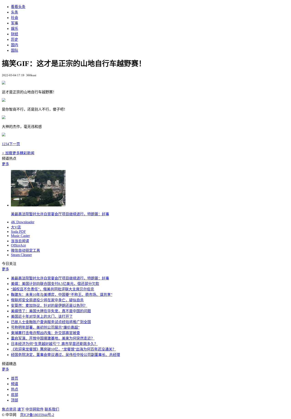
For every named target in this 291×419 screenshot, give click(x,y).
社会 (14, 18)
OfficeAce (18, 245)
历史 (14, 39)
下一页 (14, 144)
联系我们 (52, 409)
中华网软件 (34, 409)
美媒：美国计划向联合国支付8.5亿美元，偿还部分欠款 (55, 284)
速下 (21, 409)
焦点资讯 (9, 409)
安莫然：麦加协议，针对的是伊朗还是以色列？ (49, 305)
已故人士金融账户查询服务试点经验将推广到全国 (51, 322)
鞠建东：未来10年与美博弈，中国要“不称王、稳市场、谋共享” (61, 295)
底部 (14, 395)
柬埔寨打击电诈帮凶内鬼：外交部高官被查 (45, 333)
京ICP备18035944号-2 (37, 415)
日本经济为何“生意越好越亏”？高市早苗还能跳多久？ (54, 344)
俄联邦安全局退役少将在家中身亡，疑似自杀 (47, 300)
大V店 (16, 227)
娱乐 (14, 28)
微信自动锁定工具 (25, 250)
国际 (14, 50)
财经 (14, 34)
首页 (14, 378)
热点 (14, 389)
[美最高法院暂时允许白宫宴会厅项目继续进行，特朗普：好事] (38, 205)
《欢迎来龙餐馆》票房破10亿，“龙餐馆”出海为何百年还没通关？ (63, 349)
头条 (14, 12)
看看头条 (18, 7)
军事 (14, 23)
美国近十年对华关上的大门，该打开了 (42, 316)
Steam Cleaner (21, 255)
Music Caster (20, 236)
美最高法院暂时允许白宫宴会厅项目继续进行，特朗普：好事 (60, 214)
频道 (14, 384)
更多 (5, 164)
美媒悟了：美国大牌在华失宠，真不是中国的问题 (51, 311)
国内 (14, 45)
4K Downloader (22, 222)
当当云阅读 (20, 241)
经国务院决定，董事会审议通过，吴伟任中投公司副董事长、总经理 (65, 355)
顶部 (14, 400)
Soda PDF (18, 232)
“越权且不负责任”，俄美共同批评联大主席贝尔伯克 (52, 289)
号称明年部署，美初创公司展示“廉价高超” (45, 327)
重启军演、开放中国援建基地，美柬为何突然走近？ (53, 338)
